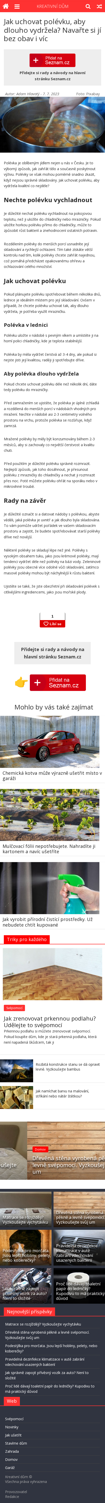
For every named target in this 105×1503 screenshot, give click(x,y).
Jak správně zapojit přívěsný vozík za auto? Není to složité (25, 1293)
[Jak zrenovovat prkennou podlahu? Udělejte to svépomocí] (52, 950)
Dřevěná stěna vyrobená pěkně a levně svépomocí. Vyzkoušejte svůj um (50, 1164)
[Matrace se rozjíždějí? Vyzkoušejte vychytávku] (25, 1194)
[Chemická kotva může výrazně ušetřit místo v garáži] (49, 719)
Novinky (11, 1427)
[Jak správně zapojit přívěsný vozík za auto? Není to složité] (25, 1270)
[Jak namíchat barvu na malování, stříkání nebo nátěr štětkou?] (16, 1088)
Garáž (10, 1467)
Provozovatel (16, 1491)
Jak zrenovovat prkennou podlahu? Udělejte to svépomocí (50, 1021)
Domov (13, 1149)
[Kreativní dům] (5, 6)
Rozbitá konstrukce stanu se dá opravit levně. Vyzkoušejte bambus (68, 1067)
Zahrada (12, 1451)
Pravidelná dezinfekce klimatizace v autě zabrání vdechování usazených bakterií (77, 1253)
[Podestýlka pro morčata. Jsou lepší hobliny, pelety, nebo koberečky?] (25, 1232)
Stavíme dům (16, 1443)
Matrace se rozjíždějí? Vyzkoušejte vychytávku (25, 1220)
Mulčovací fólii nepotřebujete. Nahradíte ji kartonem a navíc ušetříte (49, 849)
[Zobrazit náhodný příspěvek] (99, 6)
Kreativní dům (53, 6)
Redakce (12, 1496)
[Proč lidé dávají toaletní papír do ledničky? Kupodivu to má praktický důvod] (79, 1270)
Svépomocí (14, 1008)
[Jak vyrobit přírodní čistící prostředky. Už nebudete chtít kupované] (49, 865)
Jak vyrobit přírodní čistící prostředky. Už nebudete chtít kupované (48, 922)
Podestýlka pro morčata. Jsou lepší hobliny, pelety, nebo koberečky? (27, 1255)
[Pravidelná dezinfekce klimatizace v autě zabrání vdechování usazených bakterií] (79, 1232)
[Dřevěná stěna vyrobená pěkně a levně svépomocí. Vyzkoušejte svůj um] (52, 1124)
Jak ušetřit (13, 1435)
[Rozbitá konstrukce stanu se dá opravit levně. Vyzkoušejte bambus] (16, 1062)
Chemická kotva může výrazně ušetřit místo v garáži (52, 776)
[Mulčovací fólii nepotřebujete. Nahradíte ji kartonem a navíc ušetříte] (49, 792)
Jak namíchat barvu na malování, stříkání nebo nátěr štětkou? (62, 1093)
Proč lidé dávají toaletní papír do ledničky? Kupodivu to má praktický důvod (80, 1291)
